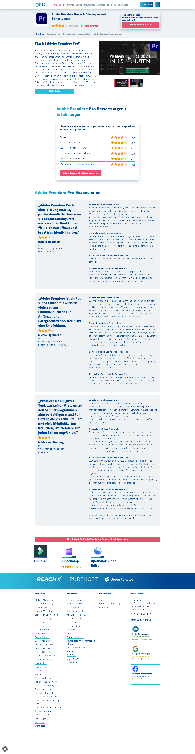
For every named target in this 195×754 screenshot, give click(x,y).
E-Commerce (41, 626)
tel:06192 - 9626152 (140, 606)
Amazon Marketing (44, 603)
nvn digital (43, 452)
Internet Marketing (44, 659)
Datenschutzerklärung (109, 603)
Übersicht (39, 34)
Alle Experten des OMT (77, 615)
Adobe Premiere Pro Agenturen (107, 34)
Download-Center (75, 637)
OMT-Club (71, 655)
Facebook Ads (41, 633)
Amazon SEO (41, 607)
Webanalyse (40, 718)
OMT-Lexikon (73, 659)
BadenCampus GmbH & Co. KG (52, 345)
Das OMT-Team (74, 600)
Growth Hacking (42, 648)
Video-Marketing (43, 714)
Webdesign (40, 722)
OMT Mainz (60, 4)
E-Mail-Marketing (43, 629)
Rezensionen (69, 34)
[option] (129, 60)
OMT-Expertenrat (75, 607)
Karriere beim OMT (76, 603)
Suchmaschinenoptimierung (48, 707)
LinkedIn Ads (41, 667)
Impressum (104, 607)
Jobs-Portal (72, 633)
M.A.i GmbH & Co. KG (47, 251)
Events (70, 4)
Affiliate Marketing (44, 600)
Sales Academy (74, 626)
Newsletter (72, 662)
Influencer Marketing (45, 655)
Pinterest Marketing (44, 685)
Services (101, 4)
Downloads (89, 4)
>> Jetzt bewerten (89, 25)
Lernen (79, 4)
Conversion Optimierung (46, 615)
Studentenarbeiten (76, 647)
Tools (109, 4)
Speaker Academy (75, 622)
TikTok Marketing (43, 711)
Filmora (40, 561)
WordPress (40, 726)
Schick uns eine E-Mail (140, 24)
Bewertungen (53, 34)
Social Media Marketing (46, 696)
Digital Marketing (43, 618)
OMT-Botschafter (75, 618)
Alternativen (84, 34)
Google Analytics (42, 637)
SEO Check (72, 629)
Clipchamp (70, 561)
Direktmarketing (43, 622)
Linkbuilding (41, 663)
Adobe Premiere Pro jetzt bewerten (80, 173)
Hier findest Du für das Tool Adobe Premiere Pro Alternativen (97, 539)
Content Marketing (44, 611)
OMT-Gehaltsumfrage (77, 611)
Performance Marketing (46, 681)
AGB (101, 600)
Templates (72, 651)
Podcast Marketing (44, 689)
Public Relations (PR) (44, 693)
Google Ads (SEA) (43, 641)
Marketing (40, 674)
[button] (5, 749)
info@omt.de (137, 609)
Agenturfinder (121, 4)
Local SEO (39, 670)
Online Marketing (43, 678)
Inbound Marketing (44, 652)
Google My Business (44, 644)
